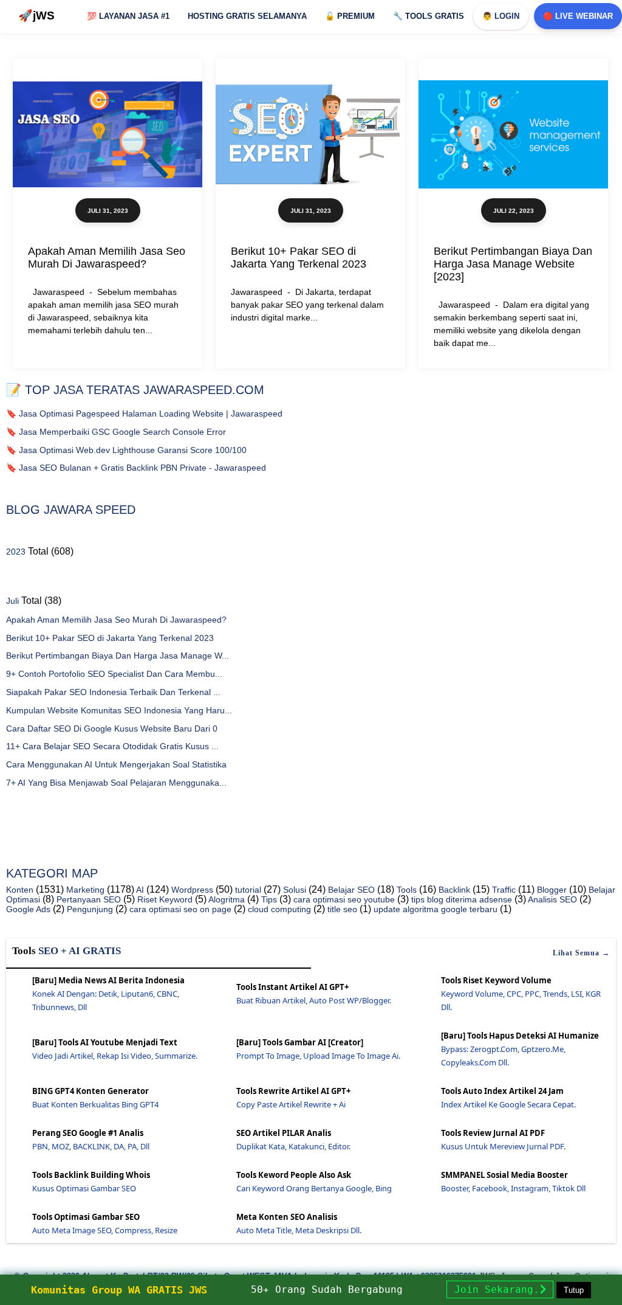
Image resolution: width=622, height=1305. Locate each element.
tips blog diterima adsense (460, 899)
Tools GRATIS (428, 16)
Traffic (503, 890)
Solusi (293, 890)
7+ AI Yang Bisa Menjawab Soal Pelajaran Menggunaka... (116, 783)
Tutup (574, 1290)
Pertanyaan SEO (87, 899)
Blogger (551, 890)
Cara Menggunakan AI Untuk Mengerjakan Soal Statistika (116, 764)
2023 (16, 551)
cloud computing (278, 909)
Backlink (453, 890)
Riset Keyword (164, 899)
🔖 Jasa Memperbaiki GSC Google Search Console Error (116, 432)
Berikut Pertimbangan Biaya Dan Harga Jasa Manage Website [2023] (513, 264)
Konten (19, 890)
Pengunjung (88, 909)
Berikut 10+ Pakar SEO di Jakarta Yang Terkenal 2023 (298, 257)
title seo (341, 909)
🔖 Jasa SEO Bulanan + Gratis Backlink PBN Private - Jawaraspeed (136, 467)
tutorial (247, 890)
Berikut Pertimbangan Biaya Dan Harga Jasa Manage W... (117, 655)
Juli (12, 601)
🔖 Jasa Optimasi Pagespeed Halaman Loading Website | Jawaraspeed (144, 413)
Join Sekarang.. (499, 1289)
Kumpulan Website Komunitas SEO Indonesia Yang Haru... (119, 710)
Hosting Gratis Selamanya (247, 16)
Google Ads (28, 909)
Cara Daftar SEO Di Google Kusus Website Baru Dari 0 (111, 728)
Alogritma (226, 899)
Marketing (84, 890)
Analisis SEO (551, 899)
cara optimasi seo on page (179, 909)
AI (139, 890)
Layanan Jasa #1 (128, 16)
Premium (350, 16)
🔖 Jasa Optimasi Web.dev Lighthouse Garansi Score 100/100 (126, 450)
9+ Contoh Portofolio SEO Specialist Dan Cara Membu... (114, 674)
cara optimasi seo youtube (343, 899)
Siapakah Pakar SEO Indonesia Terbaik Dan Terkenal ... (113, 692)
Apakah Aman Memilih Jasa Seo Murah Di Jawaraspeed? (106, 257)
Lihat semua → (581, 953)
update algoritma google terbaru (434, 909)
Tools (405, 890)
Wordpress (191, 890)
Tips (268, 899)
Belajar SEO (350, 890)
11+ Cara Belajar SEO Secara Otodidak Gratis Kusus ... (112, 746)
